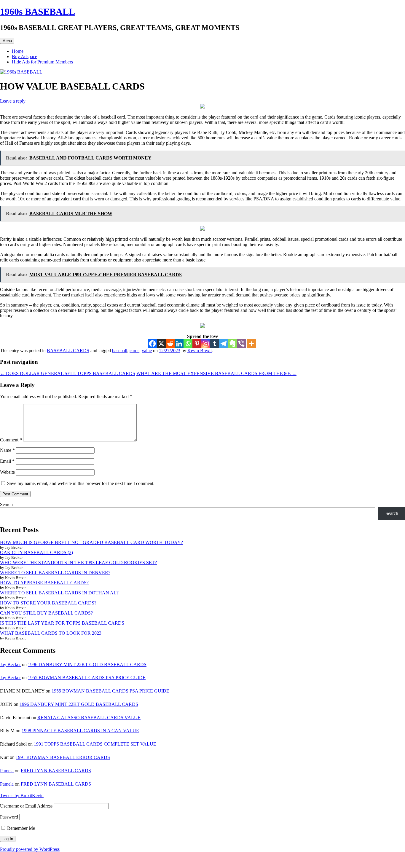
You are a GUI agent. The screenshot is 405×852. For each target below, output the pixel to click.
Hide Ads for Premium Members (42, 61)
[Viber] (241, 343)
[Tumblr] (214, 343)
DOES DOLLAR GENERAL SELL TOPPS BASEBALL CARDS (67, 373)
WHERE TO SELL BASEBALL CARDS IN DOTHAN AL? (59, 592)
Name (7, 450)
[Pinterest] (196, 343)
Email (7, 461)
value (147, 350)
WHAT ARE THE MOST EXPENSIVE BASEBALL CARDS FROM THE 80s (216, 373)
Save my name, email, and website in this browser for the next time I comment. (80, 483)
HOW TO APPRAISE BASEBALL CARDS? (44, 582)
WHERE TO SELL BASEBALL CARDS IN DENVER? (55, 572)
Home (17, 51)
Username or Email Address (26, 805)
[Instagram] (205, 343)
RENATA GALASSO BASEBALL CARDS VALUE (89, 717)
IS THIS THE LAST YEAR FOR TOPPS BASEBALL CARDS (62, 623)
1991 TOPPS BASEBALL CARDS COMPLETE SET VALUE (95, 743)
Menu (7, 41)
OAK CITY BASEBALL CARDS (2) (36, 552)
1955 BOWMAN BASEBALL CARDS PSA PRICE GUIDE (87, 677)
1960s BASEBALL (37, 11)
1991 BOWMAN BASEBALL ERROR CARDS (63, 757)
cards (134, 350)
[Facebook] (152, 343)
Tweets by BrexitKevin (22, 795)
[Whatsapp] (188, 343)
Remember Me (20, 828)
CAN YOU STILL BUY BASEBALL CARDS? (46, 612)
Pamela (7, 770)
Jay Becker (10, 664)
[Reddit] (170, 343)
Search (6, 504)
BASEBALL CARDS (68, 350)
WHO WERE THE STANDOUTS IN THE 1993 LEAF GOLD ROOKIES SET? (78, 562)
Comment (11, 439)
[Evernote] (232, 343)
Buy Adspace (24, 56)
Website (7, 472)
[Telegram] (223, 343)
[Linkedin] (179, 343)
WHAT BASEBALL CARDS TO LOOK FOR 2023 (50, 633)
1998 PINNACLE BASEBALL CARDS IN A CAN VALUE (80, 730)
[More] (251, 343)
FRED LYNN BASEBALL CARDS (56, 770)
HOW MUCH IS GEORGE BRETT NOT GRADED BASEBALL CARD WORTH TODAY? (91, 542)
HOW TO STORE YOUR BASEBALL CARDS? (48, 602)
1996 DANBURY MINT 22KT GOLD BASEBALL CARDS (87, 664)
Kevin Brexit (199, 350)
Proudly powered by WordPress (30, 849)
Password (9, 816)
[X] (161, 343)
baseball (119, 350)
